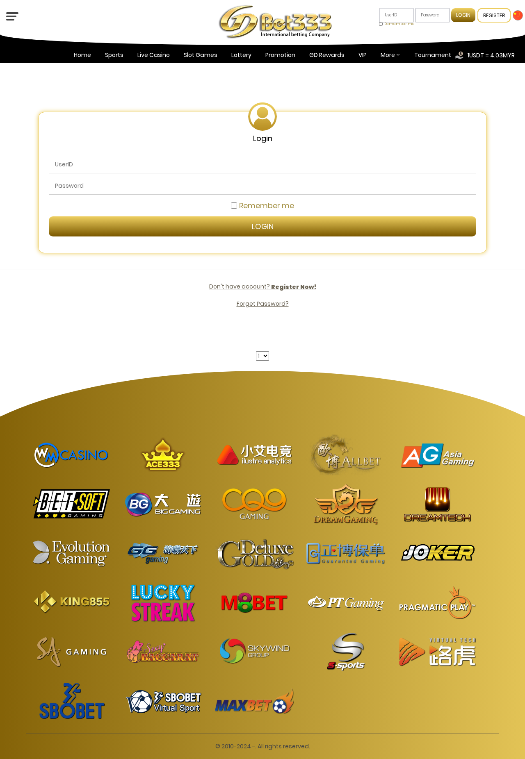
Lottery (241, 55)
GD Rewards (327, 55)
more (388, 55)
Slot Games (200, 55)
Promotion (280, 55)
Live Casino (153, 55)
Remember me (399, 23)
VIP (362, 55)
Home (82, 55)
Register (494, 15)
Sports (114, 55)
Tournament (432, 55)
